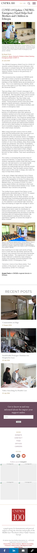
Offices (18, 443)
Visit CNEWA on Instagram (18, 456)
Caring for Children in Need (21, 56)
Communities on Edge (10, 322)
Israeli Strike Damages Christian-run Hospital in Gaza (15, 356)
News (10, 56)
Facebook (4, 550)
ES (25, 3)
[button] (9, 472)
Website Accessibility (27, 544)
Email (23, 550)
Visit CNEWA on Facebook (13, 456)
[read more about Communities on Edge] (18, 307)
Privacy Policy (7, 544)
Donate (18, 435)
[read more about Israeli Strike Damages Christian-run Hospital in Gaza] (18, 340)
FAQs (18, 441)
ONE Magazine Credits (26, 545)
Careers (18, 446)
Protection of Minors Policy (12, 545)
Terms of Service (16, 544)
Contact (18, 438)
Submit (18, 422)
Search (29, 3)
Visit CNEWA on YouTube (24, 456)
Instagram (23, 462)
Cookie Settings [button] (18, 547)
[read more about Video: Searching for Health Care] (18, 375)
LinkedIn (13, 550)
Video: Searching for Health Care (14, 390)
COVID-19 (16, 58)
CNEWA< (8, 3)
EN (21, 3)
